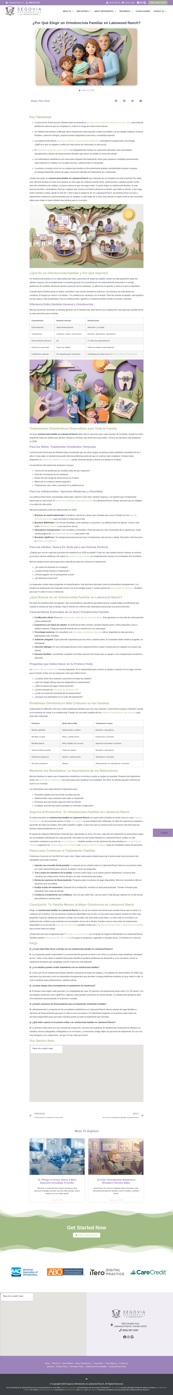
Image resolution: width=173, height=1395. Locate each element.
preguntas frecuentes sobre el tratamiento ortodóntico (119, 925)
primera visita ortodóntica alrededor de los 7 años (109, 122)
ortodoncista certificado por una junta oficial (82, 617)
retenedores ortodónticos (50, 780)
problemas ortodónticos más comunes (119, 713)
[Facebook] (138, 2)
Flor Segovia (77, 821)
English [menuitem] (164, 833)
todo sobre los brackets (66, 925)
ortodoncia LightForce (46, 541)
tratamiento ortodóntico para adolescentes (74, 501)
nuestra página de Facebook (63, 845)
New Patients (83, 11)
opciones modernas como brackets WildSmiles (78, 141)
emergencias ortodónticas (64, 690)
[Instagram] (141, 2)
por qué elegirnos (69, 841)
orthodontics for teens (46, 1390)
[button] (116, 101)
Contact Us (158, 11)
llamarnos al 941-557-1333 (57, 938)
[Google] (144, 2)
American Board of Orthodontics (125, 354)
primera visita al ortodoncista (45, 669)
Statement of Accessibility (96, 1366)
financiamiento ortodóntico (122, 588)
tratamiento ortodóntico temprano (56, 460)
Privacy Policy (61, 1366)
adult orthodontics (70, 1390)
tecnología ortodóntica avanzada (87, 632)
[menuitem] (163, 833)
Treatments (124, 11)
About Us (67, 11)
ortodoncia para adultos (79, 556)
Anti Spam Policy (76, 1366)
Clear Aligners (143, 11)
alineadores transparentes (63, 534)
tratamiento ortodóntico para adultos (53, 150)
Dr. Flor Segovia (114, 1388)
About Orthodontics (104, 11)
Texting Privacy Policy (117, 1366)
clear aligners (92, 1390)
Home (47, 1363)
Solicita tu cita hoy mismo (76, 934)
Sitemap (50, 1366)
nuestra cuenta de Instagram (93, 845)
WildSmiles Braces (48, 526)
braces (82, 1390)
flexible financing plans (69, 1388)
